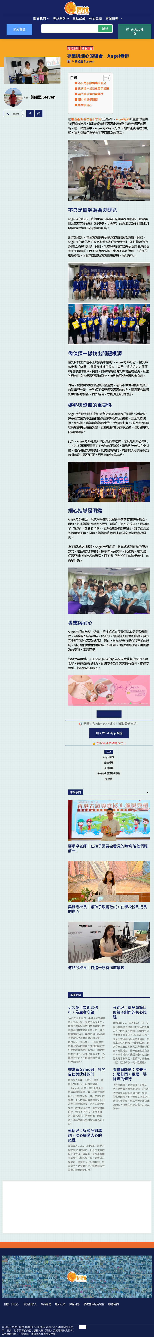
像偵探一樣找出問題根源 (93, 88)
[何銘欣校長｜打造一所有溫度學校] (109, 942)
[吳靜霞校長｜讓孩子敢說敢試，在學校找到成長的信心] (109, 881)
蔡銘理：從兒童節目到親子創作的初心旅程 (130, 1012)
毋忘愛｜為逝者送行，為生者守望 (83, 1010)
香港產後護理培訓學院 (86, 119)
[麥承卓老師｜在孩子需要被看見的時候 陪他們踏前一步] (109, 820)
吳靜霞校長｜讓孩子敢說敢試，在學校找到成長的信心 (107, 909)
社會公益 (87, 48)
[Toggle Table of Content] (104, 78)
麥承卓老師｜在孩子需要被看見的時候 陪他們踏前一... (108, 848)
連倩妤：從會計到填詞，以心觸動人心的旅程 (85, 1135)
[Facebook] (30, 113)
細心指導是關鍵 (88, 99)
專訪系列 (73, 48)
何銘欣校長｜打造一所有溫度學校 (96, 967)
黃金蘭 (108, 778)
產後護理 (108, 762)
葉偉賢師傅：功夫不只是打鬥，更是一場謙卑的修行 (130, 1074)
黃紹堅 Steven (84, 61)
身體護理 (108, 767)
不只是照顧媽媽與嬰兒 (92, 83)
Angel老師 (123, 119)
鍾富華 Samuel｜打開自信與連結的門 (86, 1072)
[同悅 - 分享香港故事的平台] (77, 8)
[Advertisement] (77, 1207)
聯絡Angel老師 (109, 714)
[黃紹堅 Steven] (69, 61)
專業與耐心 (85, 105)
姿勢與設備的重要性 (90, 94)
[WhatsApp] (38, 113)
